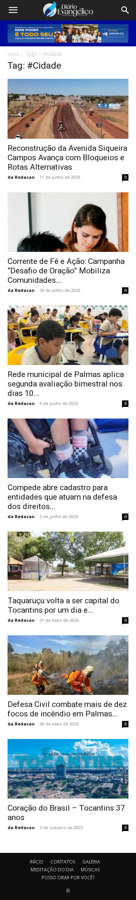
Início (13, 54)
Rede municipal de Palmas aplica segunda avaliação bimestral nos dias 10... (66, 384)
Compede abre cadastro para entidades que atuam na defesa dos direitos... (62, 497)
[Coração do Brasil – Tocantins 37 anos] (68, 769)
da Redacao (21, 177)
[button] (13, 10)
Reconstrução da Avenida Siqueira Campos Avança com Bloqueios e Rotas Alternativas (67, 158)
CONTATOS (63, 862)
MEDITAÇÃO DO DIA (52, 869)
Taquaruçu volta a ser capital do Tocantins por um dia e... (63, 605)
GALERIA (91, 862)
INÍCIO (36, 862)
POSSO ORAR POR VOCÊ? (68, 877)
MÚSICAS (90, 869)
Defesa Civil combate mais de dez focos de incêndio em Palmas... (67, 709)
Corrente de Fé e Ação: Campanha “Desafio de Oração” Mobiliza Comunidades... (66, 271)
